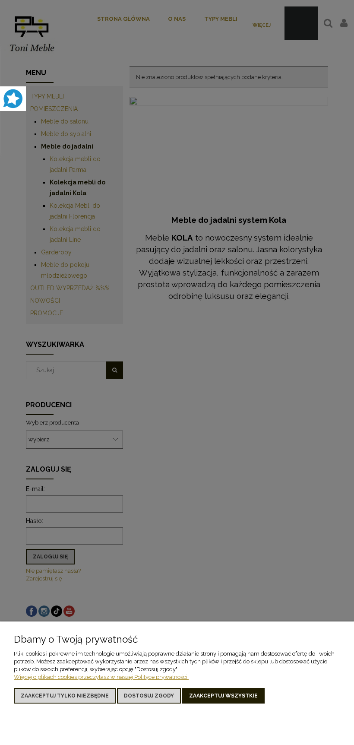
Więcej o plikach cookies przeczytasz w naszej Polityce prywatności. (101, 677)
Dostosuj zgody (149, 696)
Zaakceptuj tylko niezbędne (65, 696)
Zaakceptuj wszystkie (223, 696)
